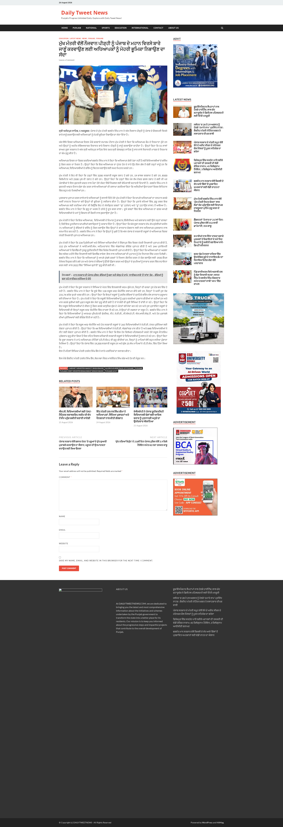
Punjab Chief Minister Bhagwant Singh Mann (81, 371)
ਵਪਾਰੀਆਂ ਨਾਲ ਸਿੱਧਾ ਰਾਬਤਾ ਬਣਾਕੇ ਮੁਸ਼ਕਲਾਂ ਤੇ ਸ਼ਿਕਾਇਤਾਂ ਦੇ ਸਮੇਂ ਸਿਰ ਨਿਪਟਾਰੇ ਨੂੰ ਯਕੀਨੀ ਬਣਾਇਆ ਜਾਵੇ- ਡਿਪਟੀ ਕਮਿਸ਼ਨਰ (209, 241)
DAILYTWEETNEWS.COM (132, 603)
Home (64, 28)
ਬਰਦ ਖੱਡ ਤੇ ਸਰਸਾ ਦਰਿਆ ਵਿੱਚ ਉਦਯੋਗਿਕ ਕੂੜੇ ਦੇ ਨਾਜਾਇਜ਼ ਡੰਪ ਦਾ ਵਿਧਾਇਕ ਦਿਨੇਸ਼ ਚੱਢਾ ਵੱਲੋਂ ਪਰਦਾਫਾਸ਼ (208, 258)
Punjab (77, 28)
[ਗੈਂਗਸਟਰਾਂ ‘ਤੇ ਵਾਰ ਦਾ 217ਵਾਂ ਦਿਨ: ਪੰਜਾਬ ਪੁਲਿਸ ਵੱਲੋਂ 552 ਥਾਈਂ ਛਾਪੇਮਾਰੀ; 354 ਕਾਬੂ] (182, 220)
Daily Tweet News (84, 12)
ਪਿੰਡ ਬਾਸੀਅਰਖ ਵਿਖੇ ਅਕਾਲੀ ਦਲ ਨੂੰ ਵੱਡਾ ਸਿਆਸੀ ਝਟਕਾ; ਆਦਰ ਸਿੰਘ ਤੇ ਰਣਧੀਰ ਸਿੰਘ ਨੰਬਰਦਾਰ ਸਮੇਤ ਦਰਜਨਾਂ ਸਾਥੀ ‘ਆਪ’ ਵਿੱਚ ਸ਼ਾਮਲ (208, 277)
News (84, 38)
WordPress (207, 822)
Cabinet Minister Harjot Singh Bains (86, 368)
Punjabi (99, 38)
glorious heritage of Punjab (119, 368)
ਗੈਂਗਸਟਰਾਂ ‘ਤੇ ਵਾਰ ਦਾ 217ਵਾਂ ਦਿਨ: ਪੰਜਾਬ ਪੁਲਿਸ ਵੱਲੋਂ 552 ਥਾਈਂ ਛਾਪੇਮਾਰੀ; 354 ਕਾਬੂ (208, 222)
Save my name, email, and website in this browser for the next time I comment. (106, 560)
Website (63, 543)
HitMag (220, 822)
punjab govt (111, 371)
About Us (173, 28)
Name (62, 516)
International (140, 28)
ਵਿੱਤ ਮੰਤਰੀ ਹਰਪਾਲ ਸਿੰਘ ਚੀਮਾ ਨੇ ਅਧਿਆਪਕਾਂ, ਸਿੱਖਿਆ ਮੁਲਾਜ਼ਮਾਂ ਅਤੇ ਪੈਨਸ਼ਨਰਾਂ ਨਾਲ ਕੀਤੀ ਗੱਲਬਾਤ (112, 415)
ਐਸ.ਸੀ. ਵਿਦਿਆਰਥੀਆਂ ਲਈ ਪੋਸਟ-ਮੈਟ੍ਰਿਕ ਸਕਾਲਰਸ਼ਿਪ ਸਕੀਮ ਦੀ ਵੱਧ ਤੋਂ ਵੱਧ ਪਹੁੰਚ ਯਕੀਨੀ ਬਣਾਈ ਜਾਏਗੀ (75, 415)
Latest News (75, 38)
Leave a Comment (66, 60)
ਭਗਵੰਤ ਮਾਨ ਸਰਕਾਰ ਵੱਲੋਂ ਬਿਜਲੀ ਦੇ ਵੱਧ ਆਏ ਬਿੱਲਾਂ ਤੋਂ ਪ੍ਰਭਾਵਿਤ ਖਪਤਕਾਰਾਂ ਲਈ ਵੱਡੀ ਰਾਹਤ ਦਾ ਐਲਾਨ (209, 185)
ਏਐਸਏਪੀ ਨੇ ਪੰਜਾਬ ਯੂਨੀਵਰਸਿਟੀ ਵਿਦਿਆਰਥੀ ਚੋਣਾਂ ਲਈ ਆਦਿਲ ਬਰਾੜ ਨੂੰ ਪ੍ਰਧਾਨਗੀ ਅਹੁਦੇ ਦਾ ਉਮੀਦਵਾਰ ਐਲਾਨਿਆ (149, 416)
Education (121, 28)
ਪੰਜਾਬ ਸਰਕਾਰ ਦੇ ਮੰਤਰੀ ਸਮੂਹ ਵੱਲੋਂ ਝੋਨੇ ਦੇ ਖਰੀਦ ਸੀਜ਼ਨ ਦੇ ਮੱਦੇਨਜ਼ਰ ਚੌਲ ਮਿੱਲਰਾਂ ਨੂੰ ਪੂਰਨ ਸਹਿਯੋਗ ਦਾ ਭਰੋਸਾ (208, 147)
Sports (106, 28)
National (91, 28)
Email (62, 530)
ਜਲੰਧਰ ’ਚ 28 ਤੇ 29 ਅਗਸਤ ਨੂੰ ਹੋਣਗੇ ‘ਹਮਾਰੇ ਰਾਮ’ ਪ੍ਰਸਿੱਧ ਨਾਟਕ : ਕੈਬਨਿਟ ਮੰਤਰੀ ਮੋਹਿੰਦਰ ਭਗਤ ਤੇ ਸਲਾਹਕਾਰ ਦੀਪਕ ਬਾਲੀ (209, 129)
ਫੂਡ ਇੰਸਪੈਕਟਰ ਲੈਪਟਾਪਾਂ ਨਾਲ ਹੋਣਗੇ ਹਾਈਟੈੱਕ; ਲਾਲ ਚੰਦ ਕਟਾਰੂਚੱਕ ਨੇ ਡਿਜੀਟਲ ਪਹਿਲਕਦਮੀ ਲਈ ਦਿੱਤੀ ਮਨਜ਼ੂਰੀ (209, 111)
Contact (158, 28)
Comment (65, 477)
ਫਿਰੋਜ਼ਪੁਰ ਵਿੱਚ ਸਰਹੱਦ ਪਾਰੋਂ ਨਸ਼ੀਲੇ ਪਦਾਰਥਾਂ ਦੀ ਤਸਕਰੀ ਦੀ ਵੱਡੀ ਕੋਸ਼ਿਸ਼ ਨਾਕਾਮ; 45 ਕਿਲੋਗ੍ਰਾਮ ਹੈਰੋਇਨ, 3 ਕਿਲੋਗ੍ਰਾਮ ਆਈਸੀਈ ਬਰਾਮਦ (208, 166)
